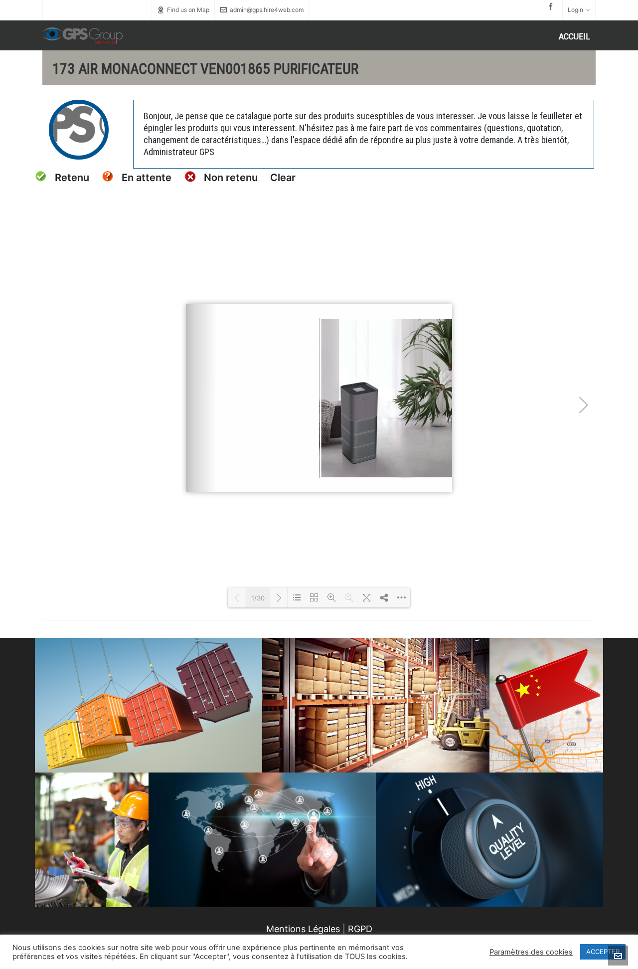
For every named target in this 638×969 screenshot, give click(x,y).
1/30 (258, 598)
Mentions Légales (303, 929)
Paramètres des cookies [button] (531, 952)
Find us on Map (188, 9)
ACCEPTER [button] (603, 952)
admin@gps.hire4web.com (267, 9)
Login (575, 9)
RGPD (360, 929)
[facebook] (552, 6)
